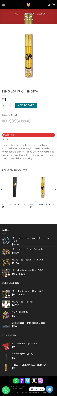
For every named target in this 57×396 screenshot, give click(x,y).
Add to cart (26, 105)
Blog (21, 389)
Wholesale (22, 387)
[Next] (55, 194)
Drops (44, 387)
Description (9, 135)
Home (14, 14)
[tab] (28, 135)
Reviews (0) (8, 139)
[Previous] (2, 194)
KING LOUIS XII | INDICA (13, 204)
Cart (28, 389)
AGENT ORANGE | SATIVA (42, 204)
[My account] (49, 5)
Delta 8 (41, 14)
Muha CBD (27, 14)
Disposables (11, 389)
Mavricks (34, 387)
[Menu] (3, 4)
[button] (6, 390)
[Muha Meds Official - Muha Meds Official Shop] (28, 4)
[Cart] (53, 5)
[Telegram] (49, 389)
